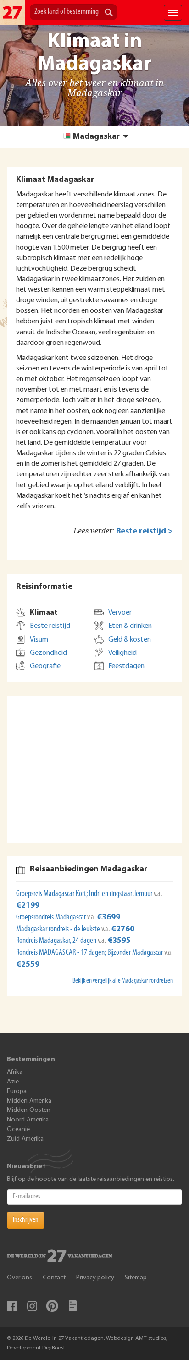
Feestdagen (126, 666)
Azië (13, 1081)
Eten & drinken (130, 626)
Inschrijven (26, 1220)
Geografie (45, 666)
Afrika (14, 1072)
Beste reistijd (50, 626)
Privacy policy (95, 1277)
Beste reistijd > (144, 531)
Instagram (32, 1306)
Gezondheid (48, 653)
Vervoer (120, 612)
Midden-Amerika (29, 1101)
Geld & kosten (129, 639)
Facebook (12, 1306)
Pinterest (52, 1306)
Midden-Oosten (28, 1110)
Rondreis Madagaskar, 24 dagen (57, 941)
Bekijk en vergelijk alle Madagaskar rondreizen (122, 981)
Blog (72, 1306)
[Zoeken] (109, 13)
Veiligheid (122, 653)
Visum (39, 639)
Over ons (19, 1277)
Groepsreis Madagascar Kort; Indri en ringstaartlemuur (85, 894)
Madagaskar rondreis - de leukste (58, 929)
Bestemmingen (31, 1059)
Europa (17, 1091)
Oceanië (18, 1129)
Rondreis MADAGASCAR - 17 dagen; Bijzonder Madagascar (90, 953)
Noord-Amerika (28, 1119)
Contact (54, 1277)
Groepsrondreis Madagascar (51, 918)
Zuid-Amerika (25, 1139)
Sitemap (136, 1277)
